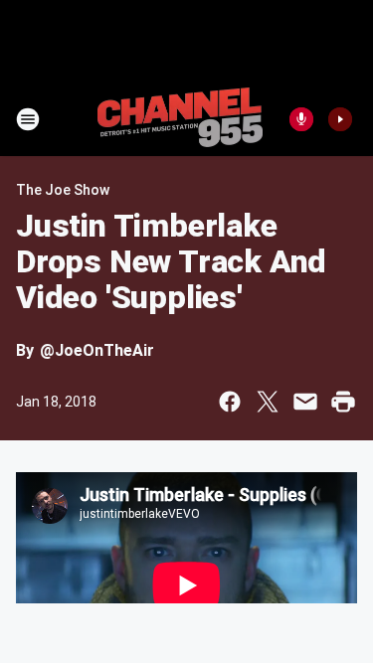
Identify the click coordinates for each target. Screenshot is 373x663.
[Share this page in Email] (305, 401)
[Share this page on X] (267, 401)
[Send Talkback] (301, 119)
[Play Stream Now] (340, 119)
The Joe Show (62, 190)
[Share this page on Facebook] (230, 401)
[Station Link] (180, 119)
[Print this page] (343, 401)
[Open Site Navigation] (28, 119)
